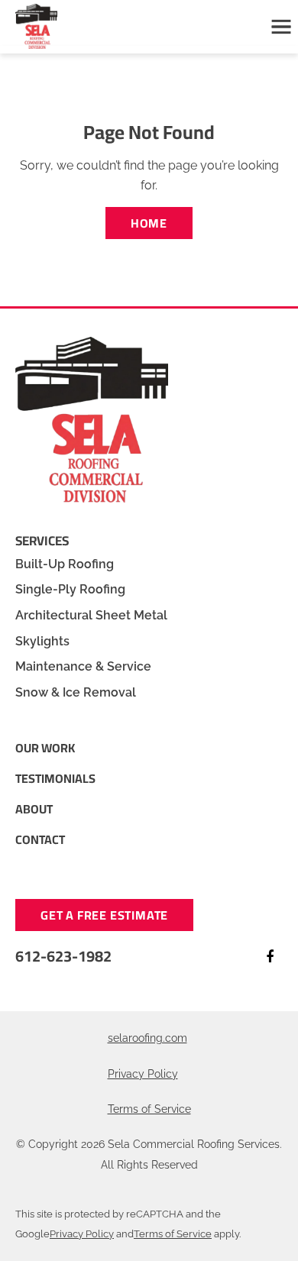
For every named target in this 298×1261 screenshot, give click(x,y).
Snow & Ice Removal (75, 692)
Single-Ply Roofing (70, 589)
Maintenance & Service (83, 666)
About (34, 808)
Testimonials (55, 778)
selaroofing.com (147, 1038)
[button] (281, 27)
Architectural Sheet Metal (91, 615)
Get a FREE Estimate (104, 915)
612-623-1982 (63, 956)
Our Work (45, 747)
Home (149, 223)
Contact (40, 839)
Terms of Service (149, 1109)
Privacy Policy (143, 1074)
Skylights (42, 641)
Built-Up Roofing (64, 564)
